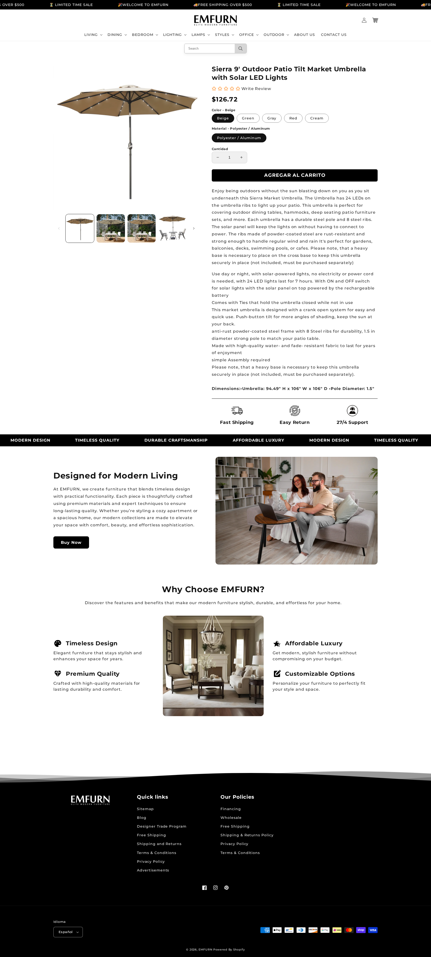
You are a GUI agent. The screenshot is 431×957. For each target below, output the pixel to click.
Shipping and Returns (159, 844)
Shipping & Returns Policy (247, 835)
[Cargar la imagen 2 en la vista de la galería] (111, 228)
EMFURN (205, 949)
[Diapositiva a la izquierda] (58, 228)
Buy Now (71, 542)
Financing (230, 809)
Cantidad (220, 149)
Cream (316, 118)
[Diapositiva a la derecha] (193, 228)
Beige (223, 118)
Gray (271, 118)
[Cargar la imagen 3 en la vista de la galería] (141, 228)
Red (293, 118)
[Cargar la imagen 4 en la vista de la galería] (172, 228)
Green (248, 118)
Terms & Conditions (156, 853)
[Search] (240, 48)
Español (66, 932)
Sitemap (145, 809)
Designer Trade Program (162, 826)
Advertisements (153, 870)
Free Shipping (151, 835)
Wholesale (231, 817)
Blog (141, 817)
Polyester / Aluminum (239, 138)
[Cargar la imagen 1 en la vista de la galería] (80, 228)
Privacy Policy (151, 861)
